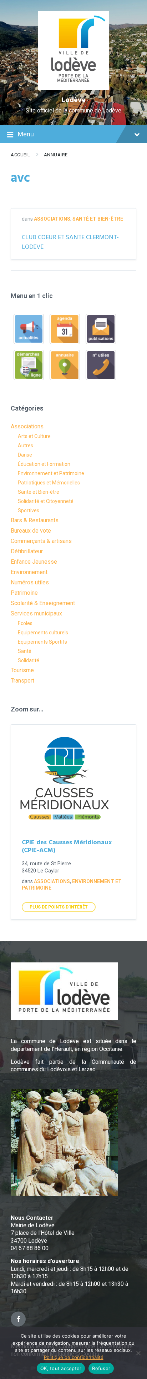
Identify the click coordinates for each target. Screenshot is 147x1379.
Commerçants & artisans (41, 541)
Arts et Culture (34, 436)
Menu (26, 134)
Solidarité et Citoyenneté (46, 501)
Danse (25, 455)
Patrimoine (24, 592)
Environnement (29, 572)
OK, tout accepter (60, 1368)
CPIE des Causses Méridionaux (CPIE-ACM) (67, 846)
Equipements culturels (43, 632)
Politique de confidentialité (73, 1357)
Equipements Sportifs (42, 642)
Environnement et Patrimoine (51, 473)
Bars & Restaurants (35, 520)
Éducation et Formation (44, 464)
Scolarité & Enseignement (43, 603)
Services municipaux (36, 613)
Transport (22, 680)
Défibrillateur (27, 551)
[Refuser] (138, 1353)
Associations (52, 219)
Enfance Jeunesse (34, 561)
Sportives (28, 510)
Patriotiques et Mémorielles (49, 482)
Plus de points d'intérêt (59, 907)
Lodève (74, 100)
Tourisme (22, 670)
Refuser (101, 1368)
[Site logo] (74, 88)
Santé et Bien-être (97, 219)
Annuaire (56, 154)
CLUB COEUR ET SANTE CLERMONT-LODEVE (70, 242)
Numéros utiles (30, 582)
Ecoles (25, 623)
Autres (25, 445)
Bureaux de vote (31, 530)
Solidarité (28, 660)
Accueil (20, 154)
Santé (24, 651)
